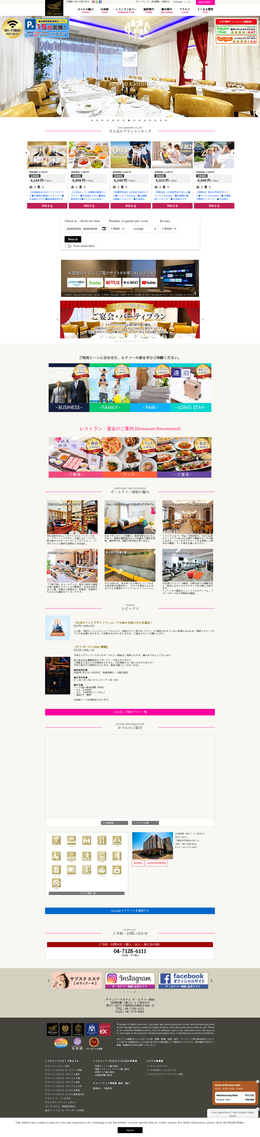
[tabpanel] (130, 319)
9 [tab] (135, 121)
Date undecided (84, 246)
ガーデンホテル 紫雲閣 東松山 (60, 1106)
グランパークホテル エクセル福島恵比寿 (64, 1094)
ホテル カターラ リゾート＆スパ (60, 1102)
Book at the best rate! (228, 1084)
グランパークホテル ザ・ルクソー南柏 (63, 1070)
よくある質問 (205, 10)
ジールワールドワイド (156, 1066)
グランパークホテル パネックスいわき (63, 1086)
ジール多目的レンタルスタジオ (161, 1070)
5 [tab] (114, 121)
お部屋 (105, 10)
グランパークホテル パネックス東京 (62, 1074)
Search (73, 239)
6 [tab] (119, 121)
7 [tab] (124, 121)
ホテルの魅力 (86, 10)
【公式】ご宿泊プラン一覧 (130, 712)
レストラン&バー (126, 10)
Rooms (165, 221)
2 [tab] (98, 121)
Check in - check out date (82, 221)
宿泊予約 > (205, 2)
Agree (130, 1130)
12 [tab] (151, 121)
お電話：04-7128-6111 (77, 2)
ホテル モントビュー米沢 (57, 1066)
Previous (2, 66)
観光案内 (166, 10)
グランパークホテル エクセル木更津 (62, 1090)
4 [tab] (109, 121)
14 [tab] (162, 121)
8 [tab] (130, 121)
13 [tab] (156, 121)
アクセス (185, 10)
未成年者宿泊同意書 (156, 863)
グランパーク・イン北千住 (58, 1098)
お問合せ (165, 2)
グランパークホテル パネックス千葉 (62, 1078)
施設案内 (148, 10)
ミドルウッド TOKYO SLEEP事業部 (115, 1061)
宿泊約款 (138, 863)
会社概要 (155, 2)
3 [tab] (103, 121)
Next (257, 66)
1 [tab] (93, 121)
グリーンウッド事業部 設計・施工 (112, 1083)
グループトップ (142, 2)
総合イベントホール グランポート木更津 (64, 1110)
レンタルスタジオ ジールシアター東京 (164, 1074)
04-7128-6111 (134, 1008)
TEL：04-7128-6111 (186, 844)
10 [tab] (140, 121)
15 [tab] (167, 121)
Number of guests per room (119, 221)
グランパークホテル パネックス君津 (62, 1082)
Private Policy (235, 1122)
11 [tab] (146, 121)
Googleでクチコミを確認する (130, 910)
